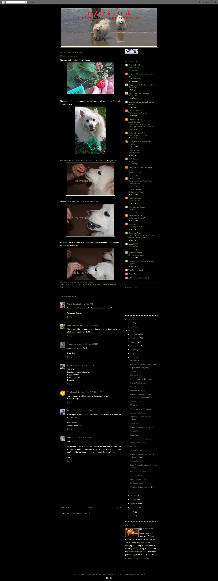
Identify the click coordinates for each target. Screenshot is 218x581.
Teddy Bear (147, 529)
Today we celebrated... (139, 442)
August (134, 349)
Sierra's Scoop (135, 371)
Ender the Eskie (135, 198)
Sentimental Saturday (138, 412)
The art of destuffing (138, 479)
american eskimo (76, 285)
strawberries (109, 285)
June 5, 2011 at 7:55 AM (83, 304)
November (135, 338)
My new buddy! (134, 200)
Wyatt (69, 303)
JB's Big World (134, 189)
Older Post (117, 507)
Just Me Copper (135, 252)
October (134, 341)
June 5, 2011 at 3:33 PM (95, 392)
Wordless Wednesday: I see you (142, 427)
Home (90, 507)
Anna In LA (133, 243)
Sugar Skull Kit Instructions (138, 135)
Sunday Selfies (133, 67)
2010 (130, 512)
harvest (90, 285)
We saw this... (135, 446)
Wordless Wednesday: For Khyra (143, 487)
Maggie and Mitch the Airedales (141, 84)
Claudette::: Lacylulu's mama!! (141, 261)
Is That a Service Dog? (136, 218)
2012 (130, 327)
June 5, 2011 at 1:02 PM (88, 344)
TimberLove (72, 343)
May (133, 491)
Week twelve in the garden (140, 409)
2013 (130, 323)
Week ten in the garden (139, 471)
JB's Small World (135, 110)
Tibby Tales (133, 224)
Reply (69, 317)
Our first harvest (136, 475)
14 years (131, 161)
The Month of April (135, 226)
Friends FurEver (135, 65)
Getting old (132, 104)
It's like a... (134, 405)
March (133, 499)
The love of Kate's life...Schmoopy (135, 120)
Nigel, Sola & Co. (135, 215)
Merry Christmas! (134, 152)
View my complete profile (138, 558)
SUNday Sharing (134, 78)
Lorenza (70, 365)
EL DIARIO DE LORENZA (140, 141)
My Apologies (133, 246)
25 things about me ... (136, 255)
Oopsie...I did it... (137, 450)
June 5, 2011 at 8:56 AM (89, 325)
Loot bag (131, 209)
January (134, 507)
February (134, 503)
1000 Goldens (73, 325)
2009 (130, 516)
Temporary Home (134, 172)
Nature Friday (133, 87)
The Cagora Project (136, 269)
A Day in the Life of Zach (138, 277)
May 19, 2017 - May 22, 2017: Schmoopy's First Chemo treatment (140, 125)
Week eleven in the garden (140, 438)
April (133, 495)
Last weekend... (136, 375)
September (135, 345)
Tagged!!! (131, 263)
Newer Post (64, 507)
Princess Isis (133, 150)
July (133, 353)
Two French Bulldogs (76, 391)
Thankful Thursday (137, 360)
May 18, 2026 (133, 96)
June (133, 357)
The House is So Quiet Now (138, 113)
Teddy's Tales (109, 13)
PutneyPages (133, 273)
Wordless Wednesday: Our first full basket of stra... (144, 455)
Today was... (135, 435)
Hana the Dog (134, 232)
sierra (98, 285)
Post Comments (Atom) (80, 513)
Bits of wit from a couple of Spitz (141, 102)
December (135, 334)
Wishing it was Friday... (139, 483)
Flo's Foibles (133, 158)
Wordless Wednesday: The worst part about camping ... (143, 366)
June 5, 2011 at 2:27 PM (85, 365)
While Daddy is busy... (139, 382)
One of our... (135, 423)
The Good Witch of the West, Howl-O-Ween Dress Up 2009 (141, 236)
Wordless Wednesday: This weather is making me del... (142, 396)
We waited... (135, 386)
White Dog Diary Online (138, 93)
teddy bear (65, 287)
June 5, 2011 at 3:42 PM (82, 410)
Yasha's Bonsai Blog (136, 132)
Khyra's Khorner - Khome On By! (140, 74)
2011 (130, 330)
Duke (69, 410)
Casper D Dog (134, 178)
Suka (69, 437)
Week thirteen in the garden (141, 379)
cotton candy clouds (136, 206)
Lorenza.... (132, 144)
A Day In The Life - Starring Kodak (140, 168)
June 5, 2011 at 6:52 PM (82, 437)
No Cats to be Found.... (136, 192)
